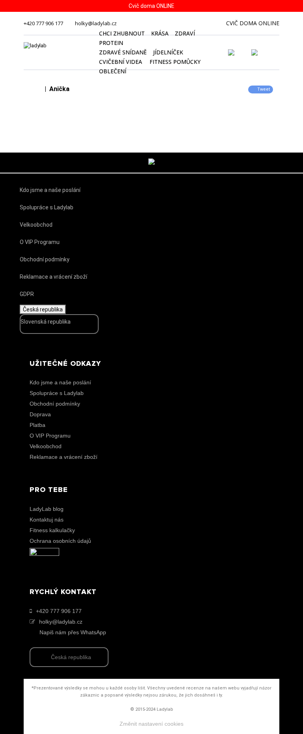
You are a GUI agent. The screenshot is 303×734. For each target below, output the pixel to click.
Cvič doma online (252, 23)
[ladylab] (57, 52)
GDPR (27, 294)
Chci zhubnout (122, 33)
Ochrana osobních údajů (60, 541)
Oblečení (112, 71)
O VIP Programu (40, 242)
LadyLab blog (47, 509)
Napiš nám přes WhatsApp (72, 632)
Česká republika (43, 309)
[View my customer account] (240, 52)
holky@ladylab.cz (96, 23)
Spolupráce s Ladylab (46, 207)
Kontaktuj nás (47, 519)
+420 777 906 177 (43, 23)
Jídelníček (168, 52)
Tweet (263, 89)
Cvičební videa (120, 61)
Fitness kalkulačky (52, 530)
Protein (111, 43)
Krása (159, 33)
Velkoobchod (36, 225)
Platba (37, 425)
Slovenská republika (46, 322)
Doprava (40, 414)
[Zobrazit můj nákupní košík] (277, 51)
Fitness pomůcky (175, 61)
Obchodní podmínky (44, 259)
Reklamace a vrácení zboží (53, 277)
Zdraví (185, 33)
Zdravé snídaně (123, 52)
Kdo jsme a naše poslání (50, 190)
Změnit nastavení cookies (151, 724)
